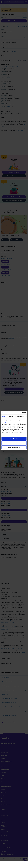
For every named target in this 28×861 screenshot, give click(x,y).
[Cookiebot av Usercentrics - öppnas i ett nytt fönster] (21, 412)
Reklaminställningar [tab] (19, 416)
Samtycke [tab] (3, 416)
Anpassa (13, 442)
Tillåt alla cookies (14, 438)
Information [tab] (10, 416)
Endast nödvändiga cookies (14, 447)
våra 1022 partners (9, 422)
